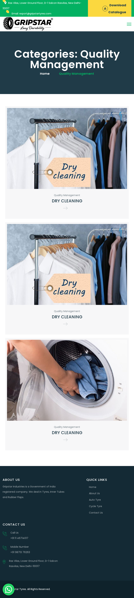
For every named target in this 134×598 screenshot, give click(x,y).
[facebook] (120, 589)
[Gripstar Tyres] (28, 24)
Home (45, 73)
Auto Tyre (95, 500)
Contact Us (96, 512)
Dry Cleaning (67, 201)
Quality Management (67, 195)
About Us (94, 493)
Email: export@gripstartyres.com (31, 13)
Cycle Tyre (95, 506)
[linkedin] (127, 589)
